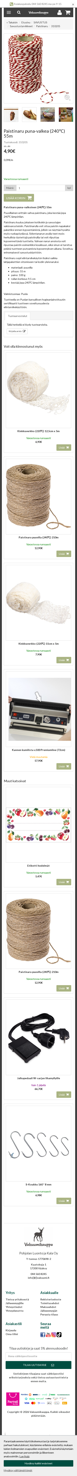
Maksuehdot (48, 1306)
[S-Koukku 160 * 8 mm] (38, 1143)
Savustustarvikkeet (21, 26)
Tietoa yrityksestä (17, 1299)
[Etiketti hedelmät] (38, 824)
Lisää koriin (15, 198)
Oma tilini (12, 1334)
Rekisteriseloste (50, 1299)
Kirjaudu (11, 1330)
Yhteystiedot (14, 1306)
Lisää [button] (62, 447)
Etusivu (25, 22)
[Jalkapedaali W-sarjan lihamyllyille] (38, 1037)
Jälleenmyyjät (48, 1310)
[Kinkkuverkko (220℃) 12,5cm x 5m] (38, 390)
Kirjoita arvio (15, 331)
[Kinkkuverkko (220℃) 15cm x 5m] (38, 602)
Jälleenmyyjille (15, 1303)
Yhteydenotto (15, 1310)
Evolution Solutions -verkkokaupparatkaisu (38, 1421)
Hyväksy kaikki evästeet (39, 1463)
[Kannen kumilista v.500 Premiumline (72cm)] (38, 709)
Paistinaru (42, 26)
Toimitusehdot (49, 1303)
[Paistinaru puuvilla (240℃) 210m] (38, 496)
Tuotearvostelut (17, 316)
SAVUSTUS (40, 22)
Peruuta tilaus (49, 1314)
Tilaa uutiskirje (35, 1365)
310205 (55, 26)
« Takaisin (12, 22)
